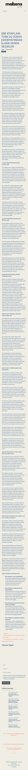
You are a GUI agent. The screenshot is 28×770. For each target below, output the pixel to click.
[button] (25, 11)
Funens (2, 49)
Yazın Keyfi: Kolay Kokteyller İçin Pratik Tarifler (13, 695)
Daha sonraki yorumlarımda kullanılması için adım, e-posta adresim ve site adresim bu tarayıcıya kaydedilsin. (14, 677)
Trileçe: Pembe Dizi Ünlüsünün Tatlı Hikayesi (14, 726)
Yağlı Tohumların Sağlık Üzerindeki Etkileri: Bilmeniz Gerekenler (13, 701)
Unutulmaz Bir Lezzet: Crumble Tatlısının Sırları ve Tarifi (14, 714)
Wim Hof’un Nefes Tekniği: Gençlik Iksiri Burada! (13, 708)
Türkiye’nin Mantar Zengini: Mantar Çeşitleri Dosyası (14, 720)
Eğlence (3, 51)
